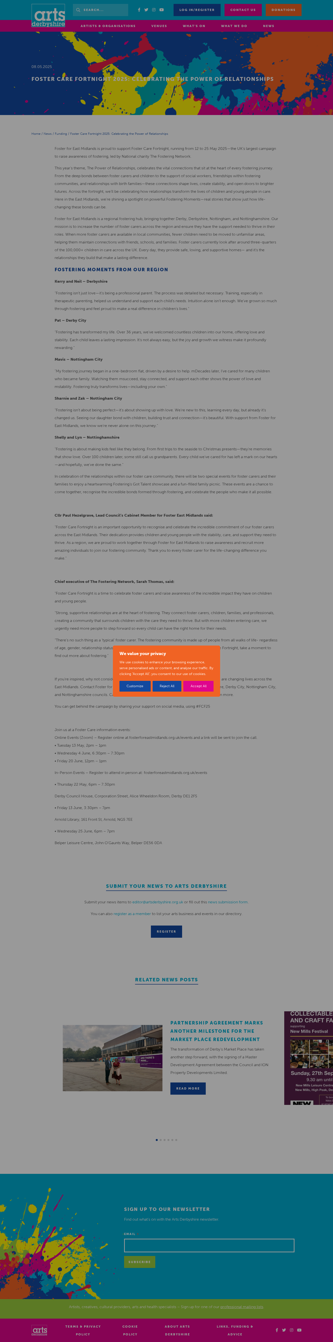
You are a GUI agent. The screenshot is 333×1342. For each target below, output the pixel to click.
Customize (135, 686)
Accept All (198, 686)
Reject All (167, 686)
